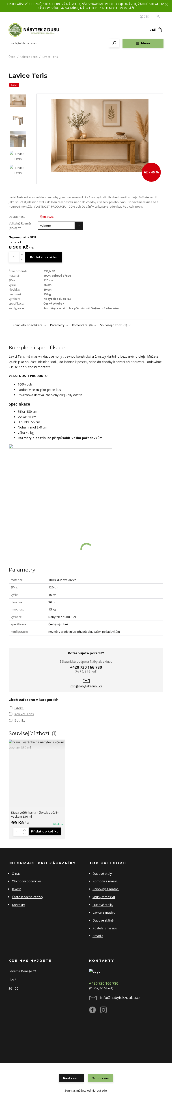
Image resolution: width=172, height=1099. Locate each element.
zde (104, 1090)
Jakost (16, 889)
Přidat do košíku (43, 257)
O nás (16, 873)
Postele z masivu (104, 928)
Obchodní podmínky (26, 881)
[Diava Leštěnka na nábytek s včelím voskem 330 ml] (37, 745)
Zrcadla (97, 936)
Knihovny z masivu (105, 889)
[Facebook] (94, 1011)
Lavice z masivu (103, 912)
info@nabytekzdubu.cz (86, 686)
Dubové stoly (102, 873)
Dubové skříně (103, 920)
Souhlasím (100, 1078)
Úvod (12, 57)
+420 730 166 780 (86, 667)
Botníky (19, 720)
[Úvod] (35, 30)
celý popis (136, 206)
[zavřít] (166, 4)
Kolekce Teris (28, 57)
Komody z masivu (105, 881)
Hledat (114, 43)
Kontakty (18, 905)
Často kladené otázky (27, 897)
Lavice (19, 708)
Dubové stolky (102, 905)
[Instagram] (105, 1011)
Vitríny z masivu (103, 897)
